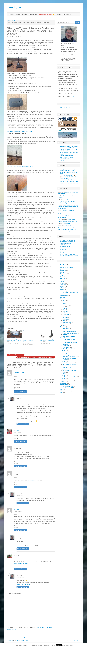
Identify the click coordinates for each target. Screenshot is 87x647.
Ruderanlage (66, 314)
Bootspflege (63, 270)
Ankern (64, 300)
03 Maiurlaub (66, 345)
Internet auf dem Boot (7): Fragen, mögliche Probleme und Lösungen (14, 339)
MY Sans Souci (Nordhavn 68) (67, 254)
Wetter (61, 392)
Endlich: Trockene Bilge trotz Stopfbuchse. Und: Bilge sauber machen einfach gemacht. (67, 201)
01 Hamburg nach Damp (68, 363)
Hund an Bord (63, 280)
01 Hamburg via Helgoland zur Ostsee (70, 371)
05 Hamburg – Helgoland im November (69, 358)
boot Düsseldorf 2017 (68, 388)
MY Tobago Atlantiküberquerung (70, 292)
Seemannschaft (63, 295)
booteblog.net (14, 7)
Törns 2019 (62, 375)
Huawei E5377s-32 (33, 292)
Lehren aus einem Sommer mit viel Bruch (68, 172)
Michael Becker (17, 509)
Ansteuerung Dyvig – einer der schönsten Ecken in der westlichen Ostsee (35, 357)
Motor (64, 309)
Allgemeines (63, 264)
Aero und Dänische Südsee (69, 331)
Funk (64, 306)
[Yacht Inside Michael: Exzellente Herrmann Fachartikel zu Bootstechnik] (67, 135)
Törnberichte (63, 327)
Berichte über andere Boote (66, 267)
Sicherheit (65, 317)
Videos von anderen (65, 391)
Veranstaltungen (64, 384)
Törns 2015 (62, 338)
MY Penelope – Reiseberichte (67, 245)
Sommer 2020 (66, 328)
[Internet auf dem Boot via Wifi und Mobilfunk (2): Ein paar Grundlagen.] (30, 334)
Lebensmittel (63, 284)
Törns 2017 (62, 361)
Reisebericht (63, 291)
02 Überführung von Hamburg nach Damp (70, 343)
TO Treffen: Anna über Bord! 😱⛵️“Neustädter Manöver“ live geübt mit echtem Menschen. (69, 176)
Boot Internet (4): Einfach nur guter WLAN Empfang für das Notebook (47, 339)
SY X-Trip (62, 251)
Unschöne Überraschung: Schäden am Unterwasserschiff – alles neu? (67, 212)
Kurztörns (65, 334)
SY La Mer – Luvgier (65, 246)
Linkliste (62, 160)
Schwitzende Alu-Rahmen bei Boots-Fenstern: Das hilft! (67, 220)
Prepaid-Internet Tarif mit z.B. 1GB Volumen (35, 229)
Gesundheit (63, 278)
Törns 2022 (62, 378)
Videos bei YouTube (65, 107)
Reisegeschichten (67, 14)
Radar (64, 313)
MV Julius (62, 288)
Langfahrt (62, 283)
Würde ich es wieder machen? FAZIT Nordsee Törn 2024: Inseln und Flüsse (69, 182)
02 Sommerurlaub (67, 374)
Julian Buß (19, 36)
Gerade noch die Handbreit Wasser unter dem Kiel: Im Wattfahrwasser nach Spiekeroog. (67, 229)
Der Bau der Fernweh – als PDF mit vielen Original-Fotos (68, 150)
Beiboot (62, 266)
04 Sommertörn (66, 347)
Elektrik (64, 303)
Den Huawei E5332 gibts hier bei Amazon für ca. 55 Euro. (20, 131)
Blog (61, 269)
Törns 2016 (62, 350)
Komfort (62, 281)
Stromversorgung (67, 322)
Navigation (65, 311)
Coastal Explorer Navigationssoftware (69, 255)
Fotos (61, 275)
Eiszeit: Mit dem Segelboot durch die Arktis (69, 153)
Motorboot (62, 286)
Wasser (64, 325)
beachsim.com (26, 273)
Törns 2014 (62, 330)
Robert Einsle (61, 228)
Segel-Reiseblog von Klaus (66, 157)
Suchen (77, 22)
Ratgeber (58, 14)
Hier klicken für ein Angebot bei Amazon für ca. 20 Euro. (20, 166)
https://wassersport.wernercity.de (21, 563)
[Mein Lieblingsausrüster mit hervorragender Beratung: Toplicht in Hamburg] (67, 123)
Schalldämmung (67, 316)
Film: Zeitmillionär (64, 158)
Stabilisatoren (66, 319)
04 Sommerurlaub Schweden (70, 356)
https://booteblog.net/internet (23, 584)
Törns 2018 (62, 369)
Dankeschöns (63, 274)
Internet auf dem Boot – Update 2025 (69, 180)
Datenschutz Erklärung (67, 645)
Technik (11, 21)
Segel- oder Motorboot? (21, 14)
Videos (61, 389)
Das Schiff (11, 14)
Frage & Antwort (64, 277)
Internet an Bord (33, 14)
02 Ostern (65, 353)
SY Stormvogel (63, 249)
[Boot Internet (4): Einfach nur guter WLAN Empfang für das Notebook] (47, 334)
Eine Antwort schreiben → (20, 391)
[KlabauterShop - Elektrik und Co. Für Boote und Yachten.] (67, 118)
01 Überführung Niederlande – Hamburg (70, 340)
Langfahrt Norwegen (68, 380)
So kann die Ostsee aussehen (16, 355)
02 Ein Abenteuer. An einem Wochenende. (69, 365)
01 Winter (65, 352)
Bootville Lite (10, 640)
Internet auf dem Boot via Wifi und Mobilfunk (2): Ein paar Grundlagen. (30, 340)
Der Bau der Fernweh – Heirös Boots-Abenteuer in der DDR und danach (69, 147)
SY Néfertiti (62, 248)
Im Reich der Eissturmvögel (66, 155)
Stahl (64, 320)
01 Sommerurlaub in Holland (70, 377)
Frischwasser (66, 305)
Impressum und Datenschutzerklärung (16, 637)
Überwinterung (63, 383)
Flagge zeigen (68, 223)
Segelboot (62, 297)
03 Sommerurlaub (67, 367)
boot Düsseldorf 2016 (68, 386)
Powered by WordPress (22, 640)
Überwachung (66, 324)
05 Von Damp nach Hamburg (70, 349)
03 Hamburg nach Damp (68, 355)
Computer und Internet (19, 21)
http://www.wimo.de (32, 480)
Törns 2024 (62, 381)
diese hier (39, 296)
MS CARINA (17, 430)
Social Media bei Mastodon (66, 109)
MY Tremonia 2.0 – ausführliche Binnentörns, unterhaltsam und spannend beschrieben (67, 241)
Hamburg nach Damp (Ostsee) (70, 333)
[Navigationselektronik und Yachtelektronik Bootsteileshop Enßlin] (67, 129)
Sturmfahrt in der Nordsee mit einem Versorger (67, 216)
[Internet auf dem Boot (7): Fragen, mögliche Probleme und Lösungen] (14, 334)
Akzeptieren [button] (58, 645)
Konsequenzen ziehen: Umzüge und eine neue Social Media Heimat (69, 169)
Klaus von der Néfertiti (19, 372)
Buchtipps (62, 272)
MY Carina (62, 252)
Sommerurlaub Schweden (69, 336)
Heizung (65, 308)
